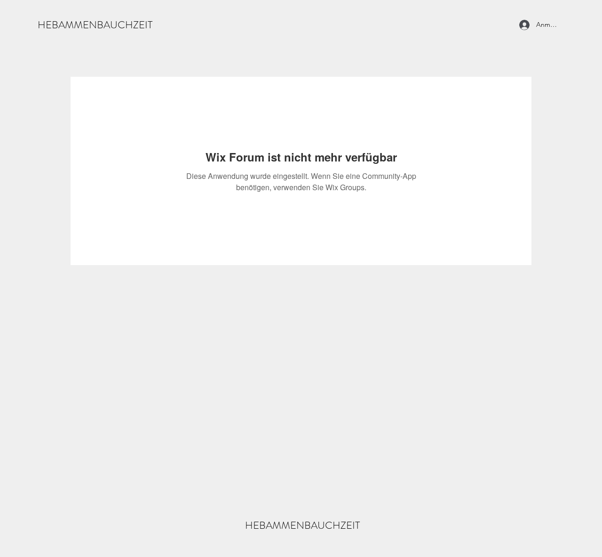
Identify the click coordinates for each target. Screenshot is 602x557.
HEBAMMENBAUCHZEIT (95, 24)
